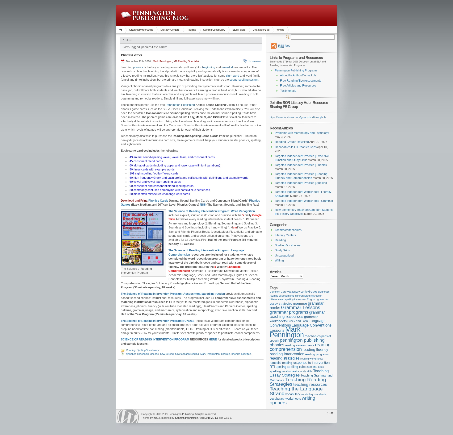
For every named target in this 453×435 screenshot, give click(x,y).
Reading (191, 29)
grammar (300, 303)
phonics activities (241, 353)
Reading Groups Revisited (292, 142)
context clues (309, 291)
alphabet (131, 353)
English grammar (318, 299)
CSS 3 (227, 417)
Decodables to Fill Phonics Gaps (296, 147)
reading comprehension (300, 347)
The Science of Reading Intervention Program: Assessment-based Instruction (173, 293)
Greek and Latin (297, 321)
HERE (213, 339)
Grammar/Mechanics (141, 29)
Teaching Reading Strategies (298, 382)
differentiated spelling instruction (288, 299)
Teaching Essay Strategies (299, 373)
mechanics (313, 336)
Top (331, 412)
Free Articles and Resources (298, 85)
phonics (138, 67)
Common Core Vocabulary (285, 291)
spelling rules (296, 367)
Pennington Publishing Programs (296, 70)
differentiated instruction (308, 295)
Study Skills (239, 29)
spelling (281, 367)
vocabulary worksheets (285, 398)
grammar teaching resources (297, 314)
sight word (232, 75)
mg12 (157, 417)
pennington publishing (302, 340)
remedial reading (281, 363)
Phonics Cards (158, 200)
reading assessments (299, 345)
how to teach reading (187, 353)
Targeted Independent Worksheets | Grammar (304, 201)
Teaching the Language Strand (296, 391)
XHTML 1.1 (211, 417)
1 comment (254, 61)
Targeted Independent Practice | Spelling (301, 183)
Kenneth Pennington (186, 417)
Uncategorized (261, 29)
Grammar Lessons (300, 307)
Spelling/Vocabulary (214, 29)
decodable (143, 353)
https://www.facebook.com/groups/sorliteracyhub (298, 117)
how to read (167, 353)
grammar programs (289, 312)
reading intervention (287, 354)
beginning (208, 67)
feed (284, 45)
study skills (306, 371)
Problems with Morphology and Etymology (302, 133)
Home (121, 29)
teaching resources (310, 384)
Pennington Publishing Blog (155, 15)
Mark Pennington (210, 353)
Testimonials (288, 90)
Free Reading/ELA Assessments (300, 80)
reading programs (317, 354)
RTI (272, 367)
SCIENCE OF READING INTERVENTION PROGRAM (155, 339)
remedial (227, 67)
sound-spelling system (244, 79)
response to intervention (311, 362)
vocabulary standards (313, 394)
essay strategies (281, 303)
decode (154, 353)
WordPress (128, 416)
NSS (203, 204)
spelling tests (315, 367)
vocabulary (292, 394)
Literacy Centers (170, 29)
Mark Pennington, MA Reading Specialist (176, 61)
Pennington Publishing (180, 105)
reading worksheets (311, 358)
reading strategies (285, 358)
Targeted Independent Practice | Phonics (301, 165)
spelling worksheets (284, 371)
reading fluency (315, 350)
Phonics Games (131, 55)
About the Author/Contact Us (298, 75)
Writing (280, 29)
